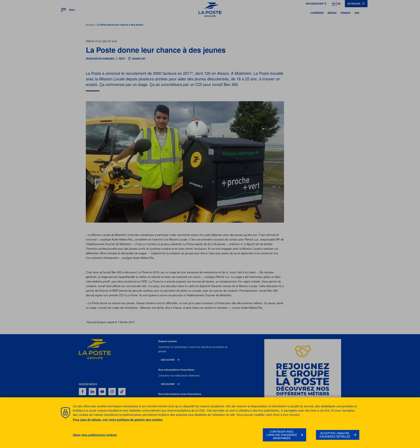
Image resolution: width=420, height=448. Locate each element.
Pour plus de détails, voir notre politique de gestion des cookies (118, 419)
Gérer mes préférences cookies (95, 435)
